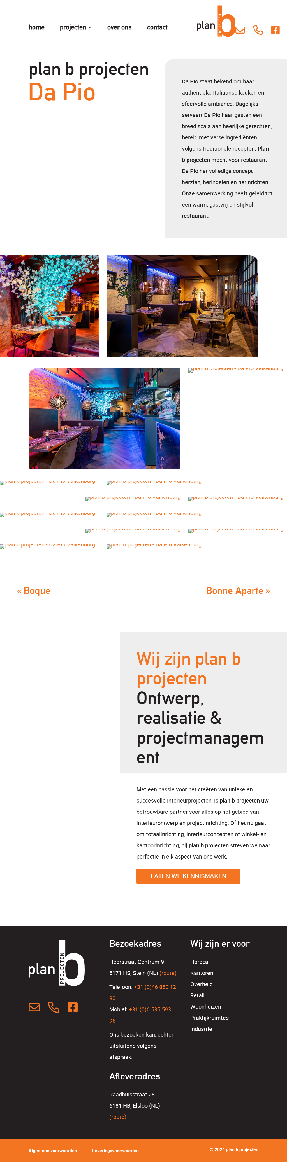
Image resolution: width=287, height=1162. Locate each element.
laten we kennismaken (188, 876)
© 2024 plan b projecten (234, 1149)
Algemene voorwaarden (53, 1150)
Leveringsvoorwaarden (115, 1150)
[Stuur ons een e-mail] (240, 30)
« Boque (33, 590)
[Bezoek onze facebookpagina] (276, 30)
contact (157, 28)
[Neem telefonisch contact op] (258, 30)
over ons (119, 28)
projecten (73, 28)
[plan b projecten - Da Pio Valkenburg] (49, 316)
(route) (168, 973)
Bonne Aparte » (238, 590)
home (37, 28)
